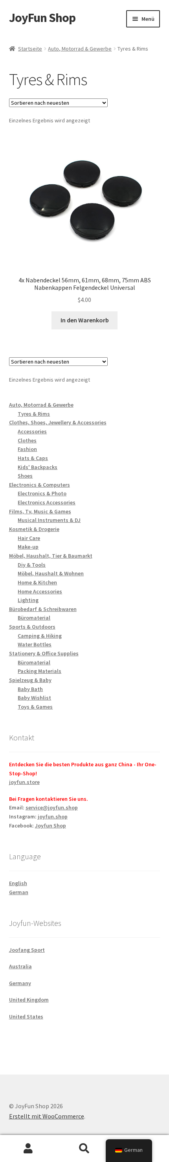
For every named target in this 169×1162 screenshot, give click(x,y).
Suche (84, 1148)
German (18, 892)
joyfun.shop (53, 816)
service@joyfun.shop (52, 807)
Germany (20, 983)
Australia (20, 966)
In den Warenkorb (85, 320)
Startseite (30, 48)
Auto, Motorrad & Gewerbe (80, 48)
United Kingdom (29, 999)
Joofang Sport (27, 949)
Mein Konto (28, 1148)
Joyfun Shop (50, 825)
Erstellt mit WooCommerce (46, 1116)
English (18, 883)
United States (26, 1016)
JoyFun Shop (42, 17)
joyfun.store (24, 782)
